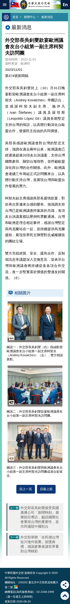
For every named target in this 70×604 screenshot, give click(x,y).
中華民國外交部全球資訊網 (35, 4)
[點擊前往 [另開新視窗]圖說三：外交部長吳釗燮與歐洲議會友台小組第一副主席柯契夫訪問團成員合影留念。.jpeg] (35, 442)
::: (5, 560)
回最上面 (46, 489)
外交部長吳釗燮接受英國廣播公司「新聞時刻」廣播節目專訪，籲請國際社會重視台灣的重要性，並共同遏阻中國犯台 (39, 517)
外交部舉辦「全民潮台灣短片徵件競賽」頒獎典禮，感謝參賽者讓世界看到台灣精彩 (39, 544)
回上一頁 (25, 489)
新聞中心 (30, 17)
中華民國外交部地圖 (16, 587)
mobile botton (4, 4)
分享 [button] (64, 584)
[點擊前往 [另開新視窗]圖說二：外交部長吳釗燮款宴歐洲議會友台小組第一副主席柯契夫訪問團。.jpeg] (35, 386)
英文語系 (65, 4)
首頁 (15, 17)
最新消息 (47, 17)
